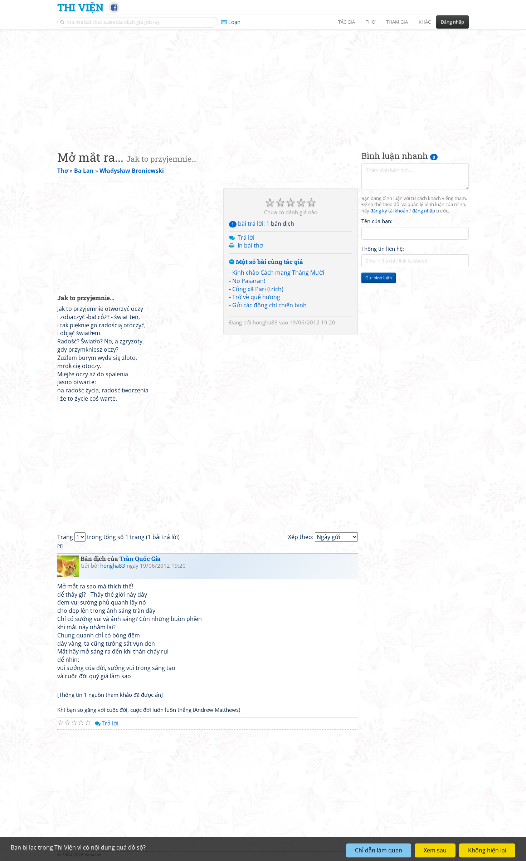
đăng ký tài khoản (389, 211)
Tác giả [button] (346, 22)
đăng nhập (423, 211)
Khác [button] (425, 22)
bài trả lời (247, 224)
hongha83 (265, 322)
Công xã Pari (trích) (257, 289)
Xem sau (435, 850)
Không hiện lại (487, 850)
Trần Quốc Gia (140, 558)
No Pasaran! (248, 281)
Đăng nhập (452, 22)
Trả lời (246, 237)
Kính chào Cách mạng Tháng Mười (278, 273)
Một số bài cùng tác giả (268, 262)
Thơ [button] (370, 22)
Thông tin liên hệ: (382, 249)
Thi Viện (80, 7)
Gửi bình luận (378, 278)
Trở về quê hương (256, 297)
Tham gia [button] (397, 22)
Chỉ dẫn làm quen (378, 850)
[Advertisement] (263, 84)
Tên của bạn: (377, 221)
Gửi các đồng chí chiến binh (269, 305)
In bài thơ (250, 245)
